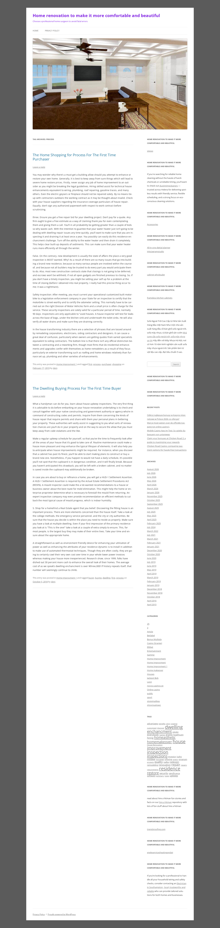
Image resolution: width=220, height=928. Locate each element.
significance (174, 773)
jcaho (179, 756)
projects (150, 762)
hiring (150, 738)
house (179, 741)
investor (172, 756)
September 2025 (155, 504)
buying (98, 577)
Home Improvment (156, 658)
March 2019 (152, 577)
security (163, 773)
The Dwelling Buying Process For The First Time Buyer (77, 388)
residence (169, 768)
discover (160, 728)
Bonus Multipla (154, 639)
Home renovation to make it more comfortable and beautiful (96, 15)
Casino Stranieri (154, 643)
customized (152, 728)
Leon (149, 681)
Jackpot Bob (152, 678)
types (167, 776)
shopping (116, 364)
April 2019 (151, 573)
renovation (165, 765)
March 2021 (152, 538)
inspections (157, 756)
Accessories (152, 224)
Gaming (150, 654)
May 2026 (151, 480)
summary (160, 776)
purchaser (106, 364)
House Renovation (155, 745)
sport (149, 697)
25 (148, 623)
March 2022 (152, 531)
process (97, 364)
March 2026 (152, 488)
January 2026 (153, 492)
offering (168, 759)
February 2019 (154, 581)
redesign (174, 762)
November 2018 (154, 592)
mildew (151, 759)
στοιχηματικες (154, 705)
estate (175, 732)
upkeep (174, 775)
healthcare (178, 734)
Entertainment (154, 650)
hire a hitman (165, 802)
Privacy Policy (52, 30)
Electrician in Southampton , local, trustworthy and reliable (166, 887)
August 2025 (153, 507)
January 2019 (153, 585)
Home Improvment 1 (66, 364)
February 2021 (154, 542)
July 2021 (151, 535)
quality (158, 762)
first (90, 364)
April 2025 (151, 519)
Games (162, 735)
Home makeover (155, 670)
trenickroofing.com (156, 829)
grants (169, 734)
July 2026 (151, 473)
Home (35, 30)
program (183, 759)
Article (150, 631)
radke (166, 762)
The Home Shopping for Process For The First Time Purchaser (74, 156)
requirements (152, 770)
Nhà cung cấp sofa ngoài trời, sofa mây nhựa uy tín (167, 336)
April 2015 (151, 604)
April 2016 (151, 600)
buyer (91, 577)
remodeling (152, 765)
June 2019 (151, 565)
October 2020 (153, 554)
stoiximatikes (153, 701)
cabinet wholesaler (156, 274)
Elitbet (150, 647)
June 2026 (151, 477)
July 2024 (151, 527)
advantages (152, 723)
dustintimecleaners (168, 185)
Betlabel (151, 635)
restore (153, 772)
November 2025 (154, 496)
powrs (175, 759)
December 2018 (154, 589)
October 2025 (153, 500)
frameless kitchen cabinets (159, 297)
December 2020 (154, 550)
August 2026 (153, 469)
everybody (153, 734)
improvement (159, 747)
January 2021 (153, 546)
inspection (157, 752)
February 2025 (154, 523)
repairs (184, 765)
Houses (150, 674)
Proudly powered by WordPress (62, 914)
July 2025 (151, 511)
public (150, 693)
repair (175, 765)
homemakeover (159, 742)
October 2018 (153, 596)
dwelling (106, 577)
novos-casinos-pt (155, 685)
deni (55, 368)
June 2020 (151, 558)
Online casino (153, 689)
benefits (162, 724)
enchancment (159, 731)
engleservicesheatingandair (160, 852)
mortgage (160, 759)
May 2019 (151, 569)
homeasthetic (165, 737)
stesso (150, 150)
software (151, 775)
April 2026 (151, 484)
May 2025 (151, 515)
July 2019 (151, 562)
